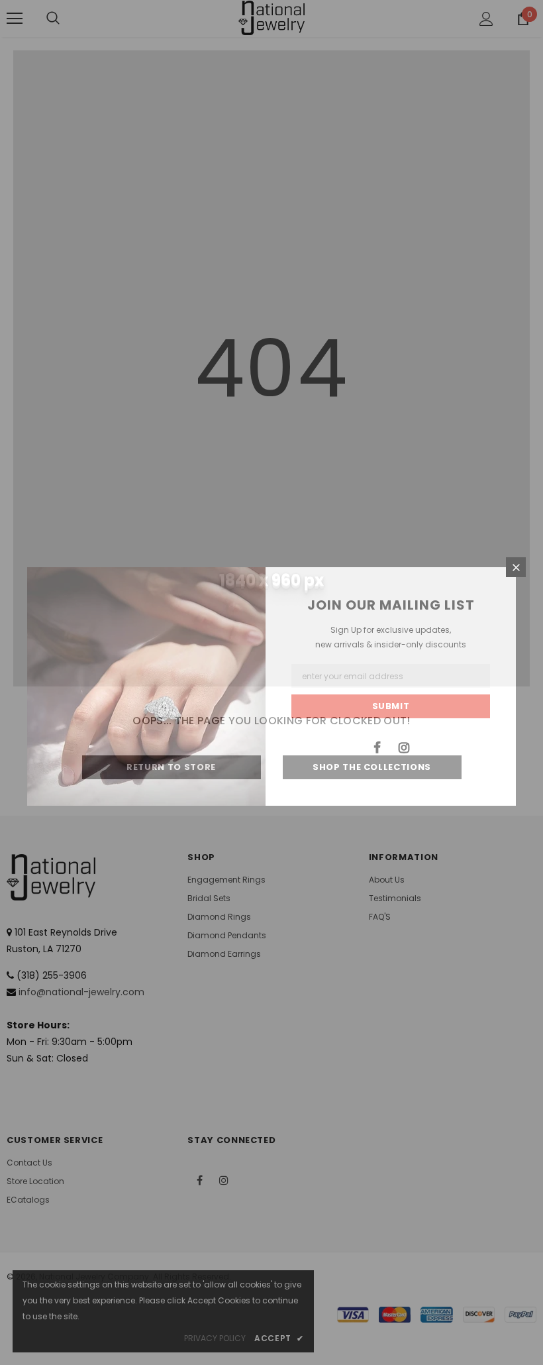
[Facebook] (377, 747)
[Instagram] (404, 747)
